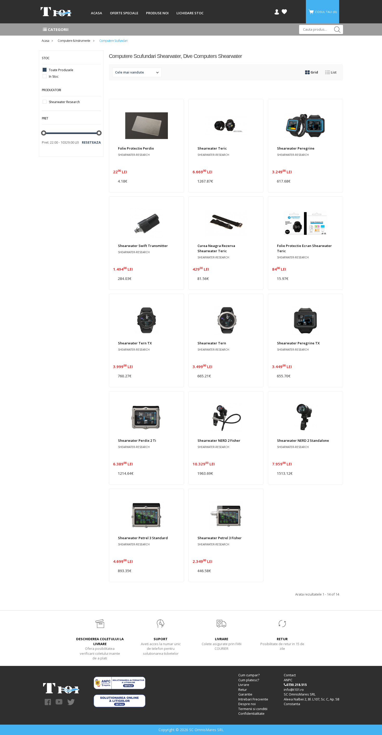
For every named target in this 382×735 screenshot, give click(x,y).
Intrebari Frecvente (253, 699)
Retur (242, 689)
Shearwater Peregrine (295, 148)
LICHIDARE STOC (189, 13)
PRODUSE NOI (157, 13)
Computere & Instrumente (74, 40)
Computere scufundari (113, 40)
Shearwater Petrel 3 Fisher (219, 538)
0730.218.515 (296, 684)
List (333, 72)
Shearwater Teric (212, 148)
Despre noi (247, 703)
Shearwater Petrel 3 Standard (143, 538)
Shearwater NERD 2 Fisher (218, 440)
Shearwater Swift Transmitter (143, 245)
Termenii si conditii (252, 708)
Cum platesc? (248, 680)
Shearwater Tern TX (135, 343)
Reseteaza (91, 142)
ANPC (288, 680)
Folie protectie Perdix (136, 148)
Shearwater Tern (211, 343)
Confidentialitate (251, 713)
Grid (314, 72)
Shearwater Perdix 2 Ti (137, 440)
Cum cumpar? (249, 675)
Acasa (45, 40)
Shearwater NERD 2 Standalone (303, 440)
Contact (290, 675)
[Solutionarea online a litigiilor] (120, 700)
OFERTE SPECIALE (124, 13)
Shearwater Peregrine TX (298, 343)
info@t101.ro (294, 689)
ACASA (96, 13)
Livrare (243, 684)
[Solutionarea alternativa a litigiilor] (120, 682)
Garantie (245, 694)
